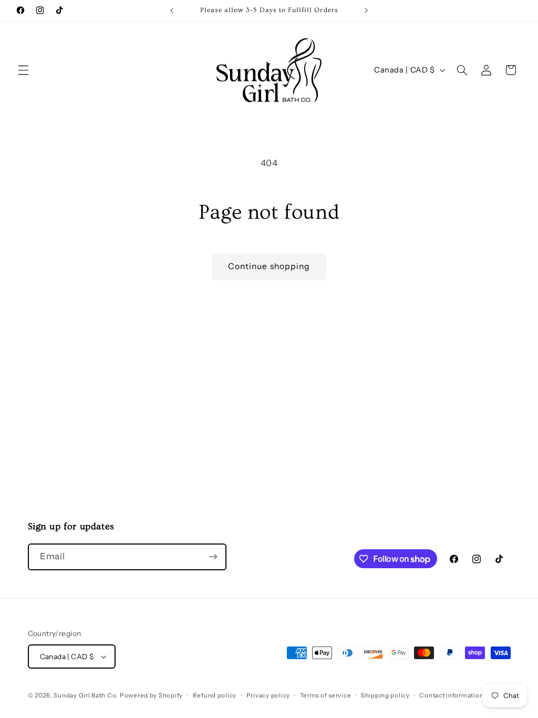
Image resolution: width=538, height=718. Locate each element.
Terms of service (325, 695)
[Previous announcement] (171, 10)
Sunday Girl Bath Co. (86, 695)
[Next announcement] (366, 10)
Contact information (451, 695)
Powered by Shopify (151, 695)
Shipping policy (385, 695)
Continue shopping (269, 266)
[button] (23, 70)
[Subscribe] (213, 556)
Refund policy (215, 695)
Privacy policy (268, 695)
